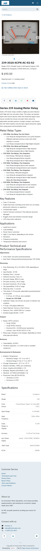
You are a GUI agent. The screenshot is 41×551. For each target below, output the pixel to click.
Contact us (8, 526)
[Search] (37, 9)
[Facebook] (4, 100)
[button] (3, 37)
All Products (7, 15)
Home (3, 473)
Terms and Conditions (8, 483)
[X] (10, 100)
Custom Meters (6, 485)
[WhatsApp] (21, 100)
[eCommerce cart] (33, 3)
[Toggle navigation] (38, 3)
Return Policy (5, 481)
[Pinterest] (27, 100)
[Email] (33, 100)
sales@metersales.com (13, 528)
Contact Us (5, 83)
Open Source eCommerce (30, 548)
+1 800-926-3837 (11, 530)
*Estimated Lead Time (8, 476)
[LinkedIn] (15, 100)
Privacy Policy (5, 478)
